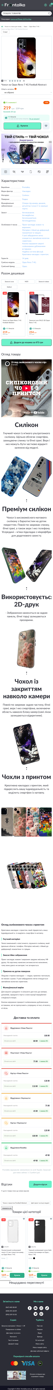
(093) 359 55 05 (11, 1314)
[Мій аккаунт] (45, 5)
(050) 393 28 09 (11, 1311)
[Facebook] (30, 1308)
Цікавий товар (13, 1344)
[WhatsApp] (41, 1314)
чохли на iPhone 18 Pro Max (20, 19)
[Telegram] (35, 1314)
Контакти (13, 1337)
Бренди (39, 1337)
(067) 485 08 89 (11, 1307)
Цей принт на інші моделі (40, 1203)
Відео (40, 1333)
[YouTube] (35, 1308)
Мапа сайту (40, 1344)
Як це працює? (34, 119)
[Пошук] (49, 13)
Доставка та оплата (13, 1333)
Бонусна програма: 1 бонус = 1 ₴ (13, 1326)
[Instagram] (41, 1308)
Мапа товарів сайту (40, 1347)
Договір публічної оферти (39, 1351)
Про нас (40, 1326)
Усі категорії (39, 1340)
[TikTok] (47, 1308)
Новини (40, 1329)
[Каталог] (2, 5)
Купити (17, 1275)
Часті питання (13, 1340)
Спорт (5, 32)
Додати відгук (40, 1184)
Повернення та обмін (13, 1329)
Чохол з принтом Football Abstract (15, 1203)
